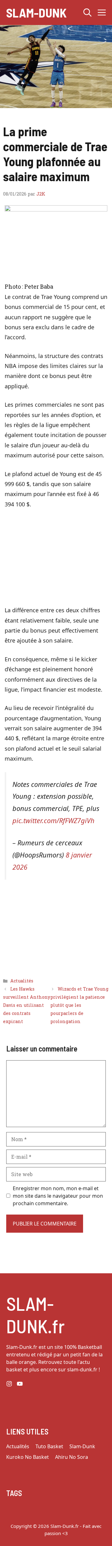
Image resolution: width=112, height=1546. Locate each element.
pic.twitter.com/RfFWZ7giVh (53, 820)
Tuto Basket (49, 1446)
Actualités (21, 981)
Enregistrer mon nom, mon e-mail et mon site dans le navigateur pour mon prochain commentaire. (58, 1196)
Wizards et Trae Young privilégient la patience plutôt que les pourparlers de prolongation (79, 1005)
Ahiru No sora (71, 1457)
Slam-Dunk (36, 12)
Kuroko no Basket (27, 1457)
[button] (87, 12)
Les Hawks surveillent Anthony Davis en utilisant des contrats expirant (26, 1005)
